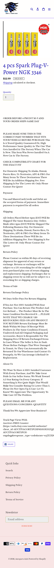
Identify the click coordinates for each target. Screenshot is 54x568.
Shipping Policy (14, 485)
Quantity (7, 92)
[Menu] (49, 9)
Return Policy (13, 492)
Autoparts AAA (21, 559)
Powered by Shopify (37, 559)
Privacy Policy (13, 477)
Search (9, 470)
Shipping (7, 82)
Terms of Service (15, 499)
